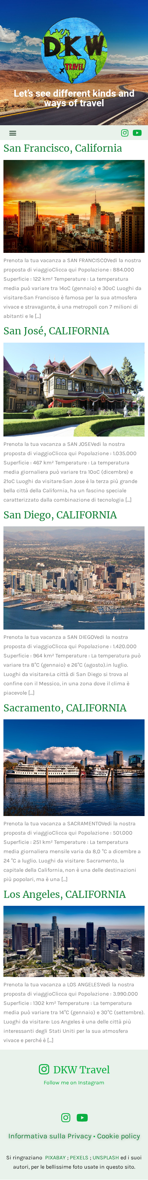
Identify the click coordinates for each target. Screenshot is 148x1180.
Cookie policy (118, 1136)
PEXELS (79, 1157)
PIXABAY (55, 1157)
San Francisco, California (62, 148)
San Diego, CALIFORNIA (60, 515)
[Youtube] (137, 133)
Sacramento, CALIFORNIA (64, 708)
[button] (12, 132)
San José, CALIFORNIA (56, 331)
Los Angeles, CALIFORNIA (64, 894)
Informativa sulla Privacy (50, 1136)
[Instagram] (124, 133)
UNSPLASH (106, 1157)
